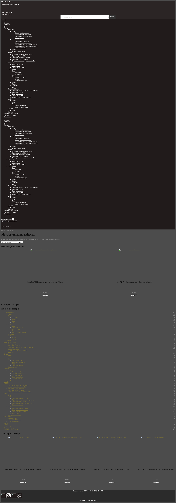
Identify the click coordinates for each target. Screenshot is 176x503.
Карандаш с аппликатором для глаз (26, 44)
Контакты (7, 117)
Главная (6, 23)
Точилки (10, 352)
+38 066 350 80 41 (6, 12)
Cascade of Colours (13, 89)
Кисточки (15, 85)
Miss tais (6, 393)
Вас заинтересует (9, 428)
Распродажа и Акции (11, 113)
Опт (5, 26)
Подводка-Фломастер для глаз (21, 97)
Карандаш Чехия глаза (22, 41)
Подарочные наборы (18, 51)
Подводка (18, 74)
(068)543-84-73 (98, 491)
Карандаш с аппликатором (23, 36)
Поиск (112, 17)
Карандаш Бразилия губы (23, 34)
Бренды (6, 28)
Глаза (13, 39)
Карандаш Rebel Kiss (18, 67)
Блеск (17, 79)
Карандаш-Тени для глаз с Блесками (26, 46)
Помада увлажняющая (19, 332)
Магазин (7, 24)
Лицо (13, 104)
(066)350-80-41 (88, 491)
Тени (13, 321)
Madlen (10, 52)
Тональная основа (17, 365)
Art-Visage (11, 87)
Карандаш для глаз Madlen (20, 59)
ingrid (9, 99)
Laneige (6, 382)
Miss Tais (11, 29)
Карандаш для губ (21, 80)
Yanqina (10, 112)
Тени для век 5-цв (17, 375)
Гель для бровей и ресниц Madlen (22, 54)
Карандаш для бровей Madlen (21, 57)
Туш (13, 322)
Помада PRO (16, 329)
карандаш (18, 72)
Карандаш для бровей (18, 95)
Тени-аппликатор (20, 48)
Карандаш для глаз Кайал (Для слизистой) (25, 90)
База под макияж (20, 105)
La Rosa (10, 108)
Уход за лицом (12, 367)
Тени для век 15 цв (18, 373)
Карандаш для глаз (17, 94)
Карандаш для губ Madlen (20, 56)
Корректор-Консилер (22, 107)
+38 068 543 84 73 (6, 14)
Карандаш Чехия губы (22, 33)
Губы (13, 31)
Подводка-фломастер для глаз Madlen (23, 61)
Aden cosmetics (12, 69)
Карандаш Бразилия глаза (23, 43)
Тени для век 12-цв (18, 372)
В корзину (45, 295)
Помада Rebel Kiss (17, 64)
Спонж (10, 380)
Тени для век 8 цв (17, 377)
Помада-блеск (19, 38)
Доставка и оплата (10, 115)
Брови (14, 49)
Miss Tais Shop (5, 1)
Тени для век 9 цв (17, 378)
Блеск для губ (16, 66)
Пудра (14, 84)
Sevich (6, 423)
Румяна (14, 339)
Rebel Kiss (11, 62)
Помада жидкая (20, 77)
